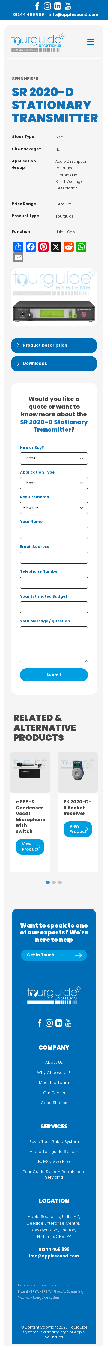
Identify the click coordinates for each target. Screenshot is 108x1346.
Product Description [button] (45, 345)
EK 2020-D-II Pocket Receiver (77, 808)
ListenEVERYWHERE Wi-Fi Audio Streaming (50, 1291)
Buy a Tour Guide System (54, 1141)
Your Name (31, 521)
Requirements (34, 497)
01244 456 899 (28, 14)
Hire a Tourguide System (54, 1151)
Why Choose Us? (54, 1072)
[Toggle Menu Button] (91, 42)
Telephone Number (39, 571)
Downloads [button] (35, 363)
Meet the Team (54, 1082)
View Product (30, 846)
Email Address (34, 546)
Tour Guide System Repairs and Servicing (54, 1174)
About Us (54, 1062)
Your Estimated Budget (43, 596)
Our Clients (54, 1093)
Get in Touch (40, 955)
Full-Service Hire (54, 1161)
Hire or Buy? (32, 447)
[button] (48, 882)
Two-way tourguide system (39, 1297)
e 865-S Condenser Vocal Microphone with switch (30, 816)
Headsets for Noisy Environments (43, 1285)
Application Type (37, 472)
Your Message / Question (45, 621)
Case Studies (54, 1103)
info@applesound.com (73, 14)
